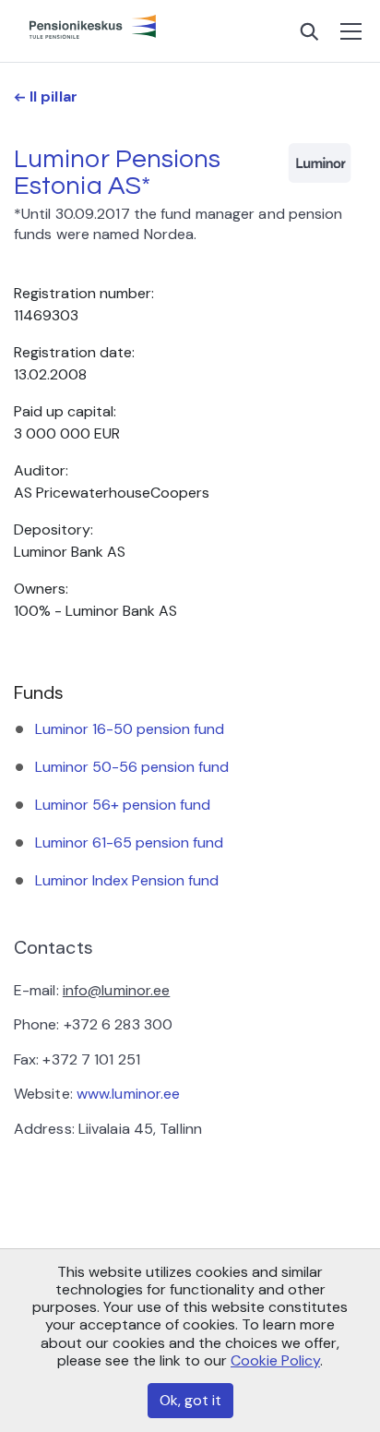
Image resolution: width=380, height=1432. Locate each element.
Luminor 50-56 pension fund (132, 766)
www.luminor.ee (128, 1093)
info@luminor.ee (117, 990)
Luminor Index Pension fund (127, 880)
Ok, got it (190, 1400)
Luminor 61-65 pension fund (129, 842)
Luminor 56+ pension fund (122, 804)
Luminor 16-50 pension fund (129, 729)
